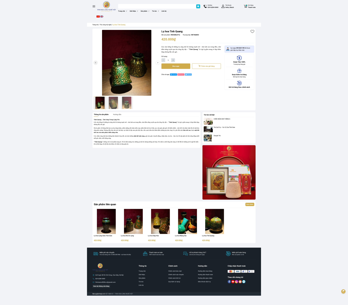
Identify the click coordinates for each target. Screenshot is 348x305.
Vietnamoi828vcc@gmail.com (105, 282)
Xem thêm (249, 204)
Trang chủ (121, 11)
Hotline (213, 6)
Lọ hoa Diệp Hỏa (153, 236)
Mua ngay (175, 66)
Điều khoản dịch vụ (204, 282)
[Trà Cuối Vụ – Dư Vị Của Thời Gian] (208, 129)
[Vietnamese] (98, 16)
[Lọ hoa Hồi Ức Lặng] (133, 221)
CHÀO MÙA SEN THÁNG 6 (222, 119)
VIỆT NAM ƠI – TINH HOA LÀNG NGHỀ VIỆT (119, 294)
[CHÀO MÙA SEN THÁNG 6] (208, 121)
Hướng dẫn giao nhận (205, 278)
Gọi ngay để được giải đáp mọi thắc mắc (240, 49)
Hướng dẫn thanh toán (205, 274)
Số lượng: (164, 56)
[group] (127, 63)
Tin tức (154, 11)
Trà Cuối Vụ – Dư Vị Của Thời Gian (224, 127)
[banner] (229, 172)
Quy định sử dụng (174, 282)
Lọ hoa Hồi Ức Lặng (127, 236)
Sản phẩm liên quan (105, 204)
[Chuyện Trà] (208, 138)
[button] (158, 62)
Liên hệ (163, 11)
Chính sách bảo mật (175, 271)
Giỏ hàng (251, 6)
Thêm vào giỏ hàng (208, 66)
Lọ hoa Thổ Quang (208, 236)
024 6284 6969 (100, 279)
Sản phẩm (144, 11)
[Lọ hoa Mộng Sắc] (187, 221)
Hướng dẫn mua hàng (205, 271)
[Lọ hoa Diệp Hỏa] (160, 221)
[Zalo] (243, 281)
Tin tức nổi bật (209, 115)
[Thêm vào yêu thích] (252, 31)
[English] (101, 16)
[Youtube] (233, 281)
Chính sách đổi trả (174, 278)
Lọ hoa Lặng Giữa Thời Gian (103, 236)
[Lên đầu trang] (343, 296)
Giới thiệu (133, 11)
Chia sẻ (174, 74)
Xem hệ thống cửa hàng (101, 286)
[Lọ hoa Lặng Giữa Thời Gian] (106, 221)
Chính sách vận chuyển (176, 274)
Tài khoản (229, 6)
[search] (198, 6)
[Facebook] (229, 281)
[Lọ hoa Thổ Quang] (214, 221)
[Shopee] (240, 281)
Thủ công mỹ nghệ (105, 25)
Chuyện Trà (217, 136)
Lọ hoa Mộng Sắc (181, 236)
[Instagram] (237, 281)
